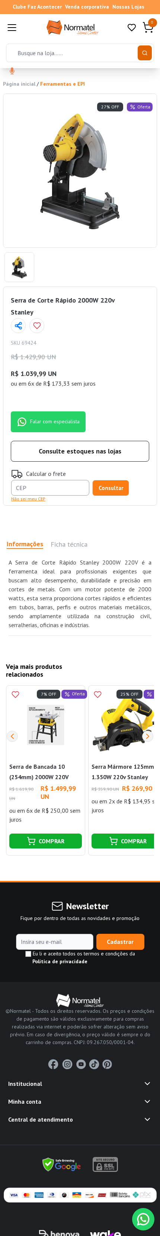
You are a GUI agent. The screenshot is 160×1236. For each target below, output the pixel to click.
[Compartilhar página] (18, 325)
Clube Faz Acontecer (37, 6)
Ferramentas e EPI (62, 83)
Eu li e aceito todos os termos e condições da (83, 957)
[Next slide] (147, 736)
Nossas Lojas (128, 6)
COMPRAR (51, 841)
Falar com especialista (55, 421)
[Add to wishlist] (36, 325)
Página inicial (19, 83)
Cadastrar (120, 941)
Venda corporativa (87, 6)
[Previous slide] (12, 736)
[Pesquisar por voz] (12, 71)
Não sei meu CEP (28, 499)
